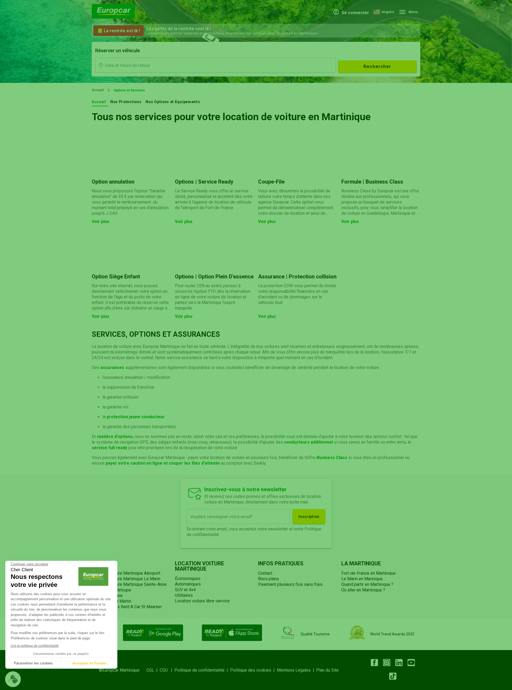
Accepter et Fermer (89, 663)
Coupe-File (271, 181)
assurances (112, 367)
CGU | (167, 670)
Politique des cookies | (253, 670)
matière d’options (115, 436)
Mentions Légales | (296, 670)
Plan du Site (327, 670)
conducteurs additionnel (308, 442)
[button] (13, 679)
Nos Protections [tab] (125, 102)
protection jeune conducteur (136, 416)
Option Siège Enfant (116, 276)
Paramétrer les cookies (33, 663)
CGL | (153, 670)
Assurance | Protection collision (297, 276)
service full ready (110, 447)
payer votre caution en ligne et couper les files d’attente (163, 463)
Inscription (308, 516)
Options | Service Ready (204, 181)
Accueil (97, 90)
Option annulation (113, 181)
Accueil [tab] (99, 102)
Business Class (332, 457)
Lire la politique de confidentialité (35, 646)
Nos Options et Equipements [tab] (173, 102)
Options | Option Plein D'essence (214, 276)
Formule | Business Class (372, 181)
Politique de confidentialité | (202, 670)
